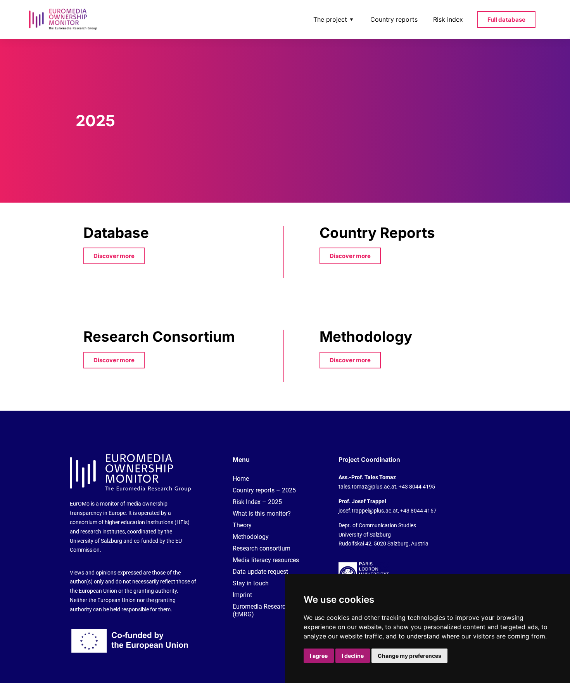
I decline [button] (353, 655)
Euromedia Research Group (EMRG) (270, 610)
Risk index (448, 19)
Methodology (251, 536)
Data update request (260, 571)
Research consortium (261, 548)
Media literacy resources (266, 560)
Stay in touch (251, 583)
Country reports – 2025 (264, 490)
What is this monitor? (262, 513)
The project (330, 19)
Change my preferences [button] (409, 655)
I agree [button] (319, 655)
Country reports (394, 19)
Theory (242, 525)
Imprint (242, 595)
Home (241, 478)
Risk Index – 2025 (257, 502)
